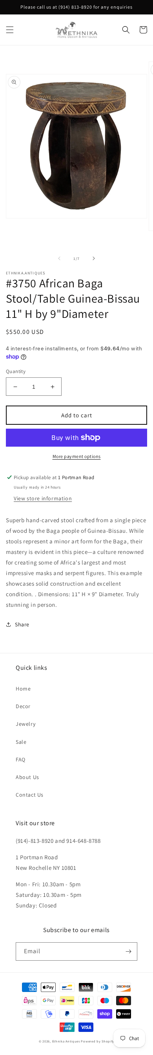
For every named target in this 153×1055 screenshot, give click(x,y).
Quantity (16, 371)
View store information (43, 498)
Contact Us (30, 794)
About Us (27, 777)
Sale (21, 741)
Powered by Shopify (97, 1041)
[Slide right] (93, 258)
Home (23, 688)
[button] (9, 29)
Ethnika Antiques (66, 1041)
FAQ (21, 759)
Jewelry (25, 723)
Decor (23, 706)
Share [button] (22, 624)
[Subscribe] (128, 951)
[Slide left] (59, 258)
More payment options (77, 456)
